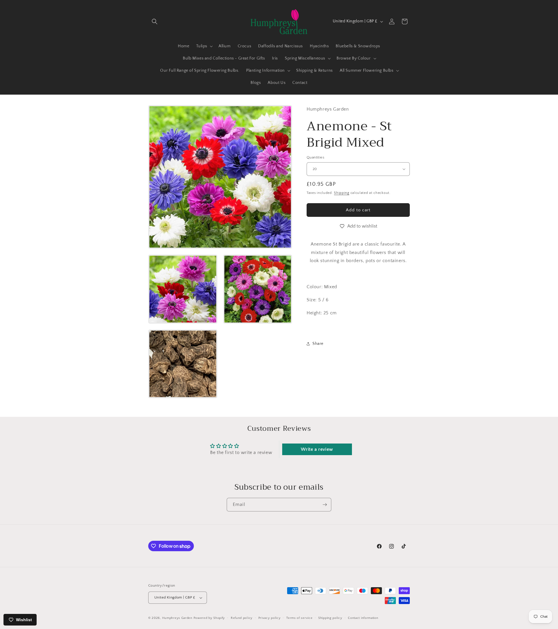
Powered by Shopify (209, 618)
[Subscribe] (324, 504)
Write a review (317, 449)
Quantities (315, 157)
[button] (154, 21)
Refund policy (242, 618)
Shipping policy (330, 618)
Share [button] (317, 343)
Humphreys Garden (177, 618)
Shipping (341, 193)
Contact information (363, 618)
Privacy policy (269, 618)
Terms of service (299, 618)
